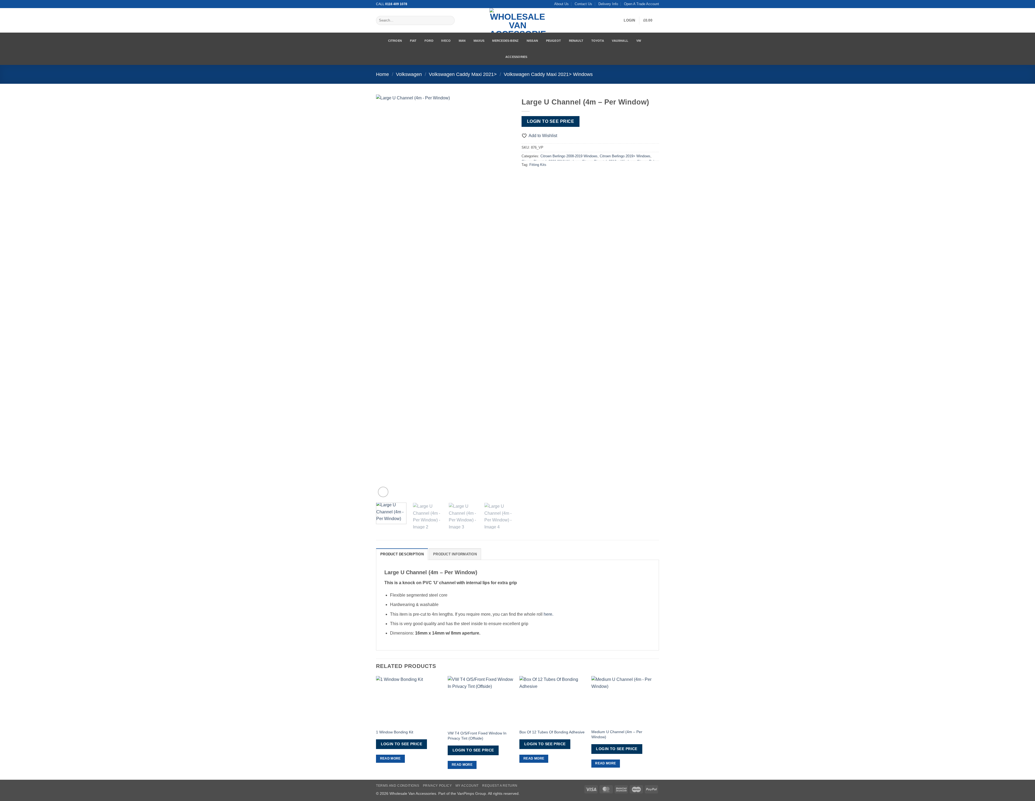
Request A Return (500, 786)
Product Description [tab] (402, 554)
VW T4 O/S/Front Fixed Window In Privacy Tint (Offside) (477, 735)
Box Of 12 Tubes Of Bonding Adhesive (552, 732)
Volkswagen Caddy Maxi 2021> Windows (548, 74)
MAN (462, 40)
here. (548, 614)
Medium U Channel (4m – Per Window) (616, 734)
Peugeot (553, 40)
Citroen (395, 40)
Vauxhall (620, 40)
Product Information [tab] (455, 554)
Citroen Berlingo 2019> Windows (625, 156)
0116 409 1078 (396, 4)
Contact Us (583, 4)
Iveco (446, 40)
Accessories (516, 56)
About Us (561, 4)
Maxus (479, 40)
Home (382, 74)
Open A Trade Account (641, 4)
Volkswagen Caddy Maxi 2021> (463, 74)
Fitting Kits (537, 165)
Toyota (597, 40)
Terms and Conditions (397, 786)
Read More (390, 758)
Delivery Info (608, 4)
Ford (429, 40)
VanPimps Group (471, 793)
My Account (467, 786)
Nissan (532, 40)
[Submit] (449, 20)
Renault (576, 40)
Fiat (413, 40)
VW (638, 40)
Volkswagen (409, 74)
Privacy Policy (437, 786)
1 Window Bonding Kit (394, 732)
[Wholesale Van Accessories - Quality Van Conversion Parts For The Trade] (517, 20)
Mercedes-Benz (505, 40)
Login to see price (550, 121)
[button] (629, 20)
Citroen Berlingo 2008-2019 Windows (569, 156)
